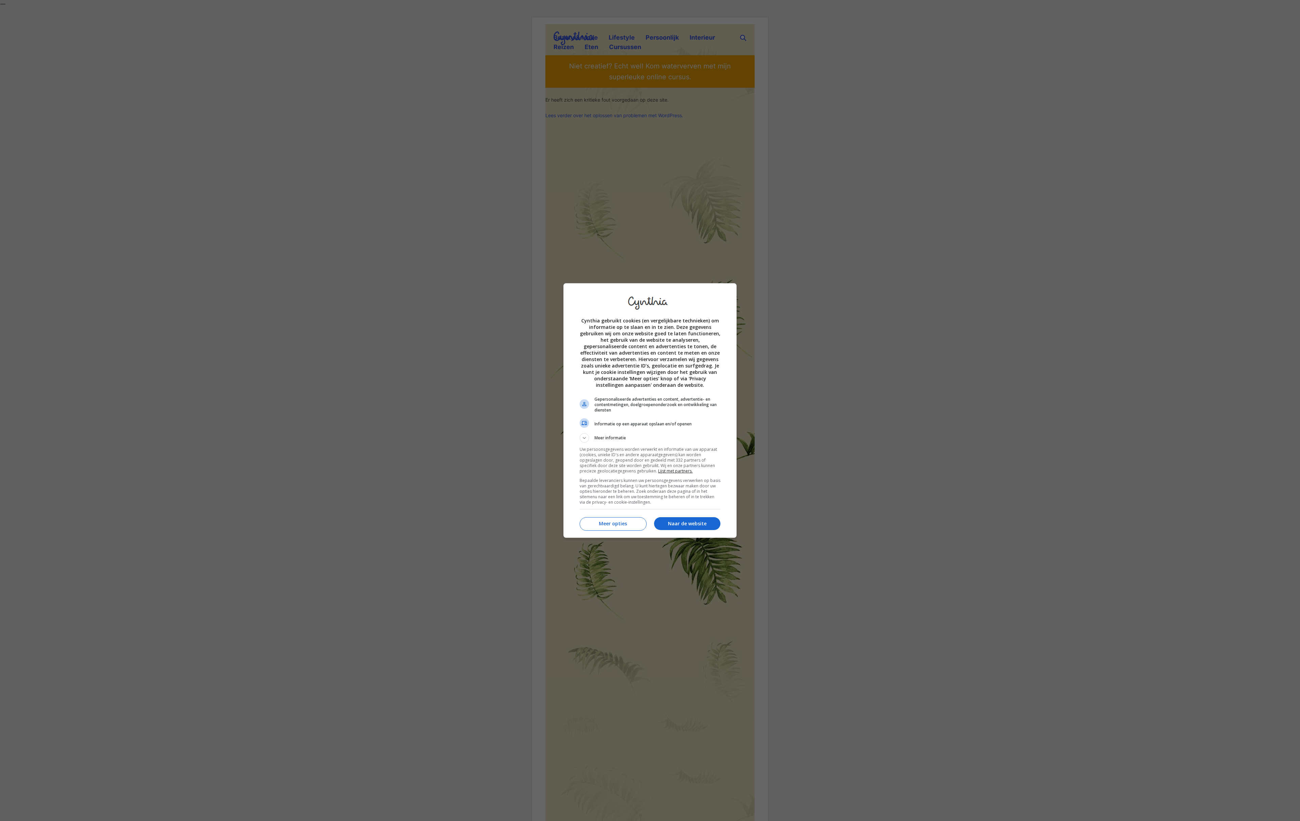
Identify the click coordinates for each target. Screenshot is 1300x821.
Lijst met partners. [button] (675, 471)
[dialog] (650, 410)
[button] (650, 438)
